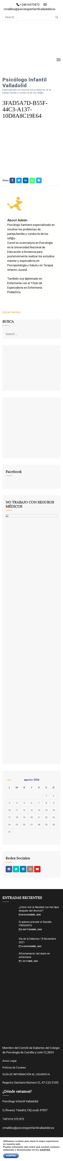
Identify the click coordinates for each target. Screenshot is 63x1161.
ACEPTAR (11, 1156)
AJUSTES (45, 1149)
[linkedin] (23, 869)
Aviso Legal (9, 1060)
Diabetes (39, 1048)
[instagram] (30, 869)
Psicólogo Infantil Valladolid (24, 83)
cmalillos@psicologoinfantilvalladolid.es (29, 9)
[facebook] (9, 869)
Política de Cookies (14, 1067)
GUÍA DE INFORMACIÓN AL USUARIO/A (26, 1074)
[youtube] (37, 869)
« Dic (8, 780)
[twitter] (16, 869)
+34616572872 (29, 4)
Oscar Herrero (11, 312)
